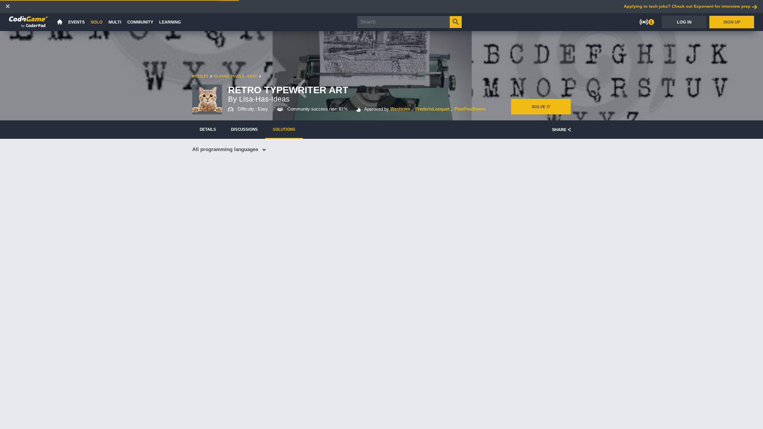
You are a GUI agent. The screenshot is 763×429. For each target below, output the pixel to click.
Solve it (541, 106)
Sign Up (731, 22)
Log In (684, 22)
